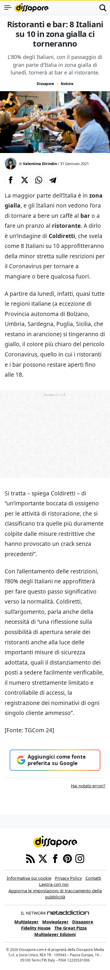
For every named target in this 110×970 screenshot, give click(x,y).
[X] (42, 858)
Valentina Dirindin (40, 163)
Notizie (67, 83)
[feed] (30, 858)
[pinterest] (67, 858)
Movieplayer (55, 922)
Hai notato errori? (88, 786)
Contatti (93, 878)
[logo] (31, 7)
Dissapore (45, 83)
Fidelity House (36, 928)
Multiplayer (26, 922)
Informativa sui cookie (29, 878)
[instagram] (79, 858)
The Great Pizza (70, 928)
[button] (10, 180)
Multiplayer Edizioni (55, 934)
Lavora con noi (54, 884)
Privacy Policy (68, 878)
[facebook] (55, 858)
